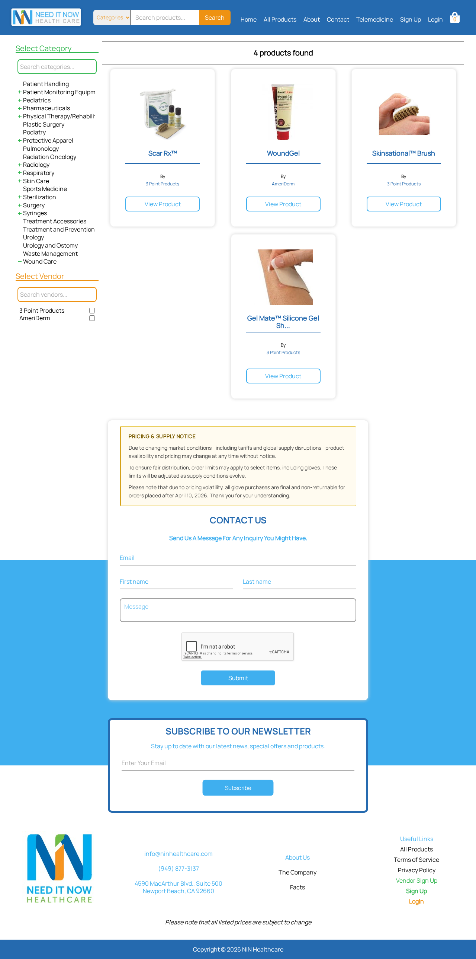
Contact (338, 19)
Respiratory (38, 172)
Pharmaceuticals (46, 108)
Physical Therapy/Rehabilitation (66, 116)
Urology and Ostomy (50, 245)
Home (249, 19)
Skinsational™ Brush (403, 153)
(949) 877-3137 (178, 868)
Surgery (34, 205)
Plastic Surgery (43, 124)
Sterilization (39, 197)
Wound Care (40, 261)
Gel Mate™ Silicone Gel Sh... (283, 321)
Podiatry (34, 132)
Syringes (35, 213)
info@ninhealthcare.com (178, 853)
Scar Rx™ (162, 153)
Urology (33, 237)
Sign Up (410, 19)
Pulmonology (41, 148)
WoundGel (283, 153)
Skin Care (36, 181)
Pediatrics (37, 100)
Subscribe (237, 788)
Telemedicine (374, 19)
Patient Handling (46, 83)
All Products (280, 19)
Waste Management (50, 253)
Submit (238, 678)
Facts (297, 887)
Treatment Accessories (54, 221)
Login (435, 19)
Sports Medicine (45, 188)
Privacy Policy (416, 870)
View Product (163, 204)
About (311, 19)
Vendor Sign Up (416, 880)
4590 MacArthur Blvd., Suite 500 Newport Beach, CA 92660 (178, 887)
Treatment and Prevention (59, 229)
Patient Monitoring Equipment (64, 92)
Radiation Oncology (49, 156)
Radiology (36, 164)
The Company (297, 872)
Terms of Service (416, 859)
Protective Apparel (48, 140)
